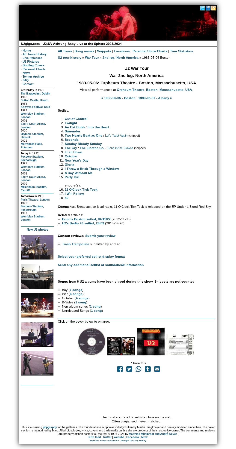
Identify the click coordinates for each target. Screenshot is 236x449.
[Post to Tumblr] (147, 370)
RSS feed (94, 437)
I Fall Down (73, 152)
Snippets (104, 51)
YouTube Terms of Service (104, 440)
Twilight (71, 123)
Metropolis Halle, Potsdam (32, 145)
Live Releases (32, 58)
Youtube (119, 437)
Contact (28, 84)
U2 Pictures (31, 61)
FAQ (26, 80)
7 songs (76, 290)
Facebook (132, 437)
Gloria (69, 164)
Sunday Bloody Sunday (83, 144)
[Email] (157, 370)
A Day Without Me (79, 173)
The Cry (71, 148)
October (71, 156)
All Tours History (35, 54)
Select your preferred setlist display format (91, 256)
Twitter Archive (33, 76)
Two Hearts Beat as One (83, 135)
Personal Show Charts (150, 51)
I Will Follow (74, 193)
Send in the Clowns (120, 148)
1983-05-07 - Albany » (155, 98)
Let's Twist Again (116, 135)
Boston (152, 90)
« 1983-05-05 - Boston (118, 98)
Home (27, 50)
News (26, 73)
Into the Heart (98, 127)
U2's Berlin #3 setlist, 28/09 (83, 223)
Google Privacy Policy (133, 440)
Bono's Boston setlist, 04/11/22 (86, 219)
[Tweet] (129, 370)
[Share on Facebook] (119, 370)
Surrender (72, 131)
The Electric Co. (92, 148)
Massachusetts (171, 90)
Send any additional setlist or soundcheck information (101, 265)
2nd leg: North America (121, 57)
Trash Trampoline (75, 244)
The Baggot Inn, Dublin (35, 93)
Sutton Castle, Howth (34, 100)
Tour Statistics (181, 51)
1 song (80, 302)
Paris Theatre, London (35, 199)
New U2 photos (37, 229)
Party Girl (72, 177)
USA (188, 90)
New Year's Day (76, 160)
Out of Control (76, 119)
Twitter (107, 437)
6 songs (76, 294)
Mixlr (144, 437)
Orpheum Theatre (130, 90)
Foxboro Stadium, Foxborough (32, 158)
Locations (122, 51)
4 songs (82, 298)
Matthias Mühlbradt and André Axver (153, 434)
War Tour (92, 57)
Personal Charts (34, 69)
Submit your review (100, 236)
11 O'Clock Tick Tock (81, 189)
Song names (84, 51)
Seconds (72, 139)
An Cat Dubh (75, 127)
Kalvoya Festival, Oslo (35, 106)
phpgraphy (50, 427)
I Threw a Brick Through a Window (92, 169)
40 (66, 198)
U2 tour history (69, 57)
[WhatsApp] (138, 370)
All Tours (65, 51)
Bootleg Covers (33, 65)
